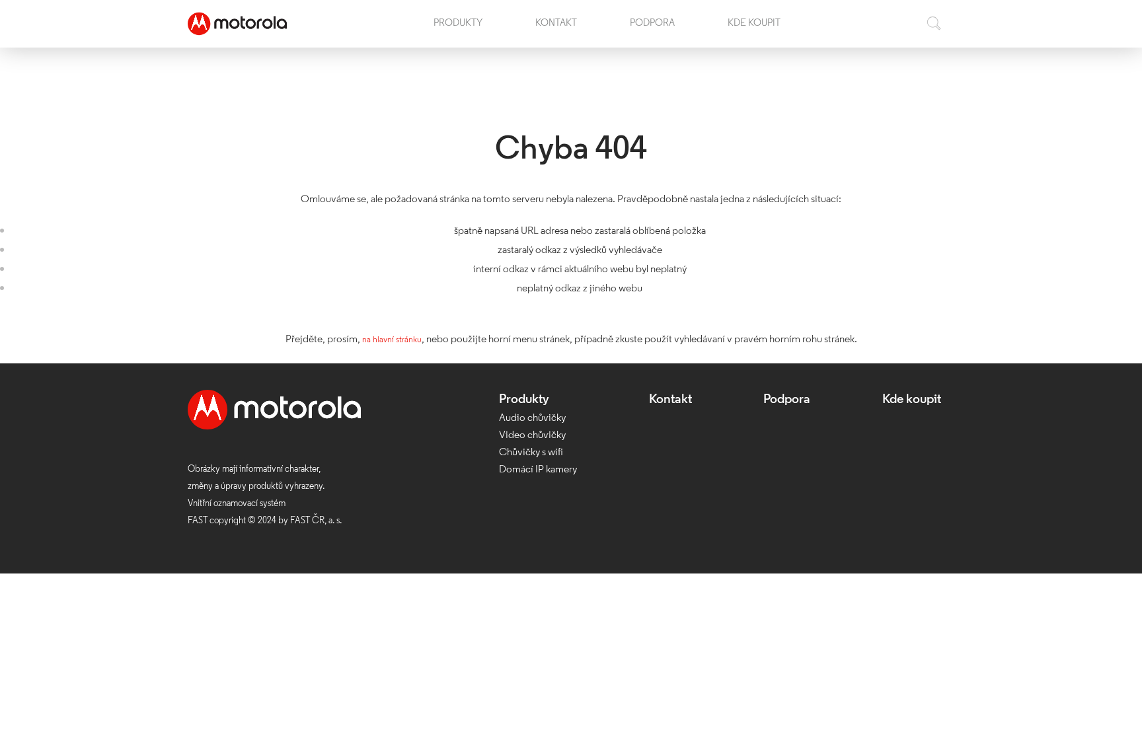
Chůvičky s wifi (531, 452)
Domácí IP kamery (538, 469)
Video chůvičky (532, 435)
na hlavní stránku (391, 339)
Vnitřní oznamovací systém (237, 504)
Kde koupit (754, 29)
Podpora (652, 29)
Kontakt (556, 29)
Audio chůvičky (532, 418)
